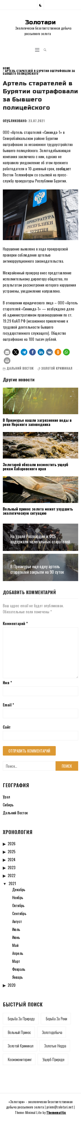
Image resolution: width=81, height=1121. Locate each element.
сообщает (63, 168)
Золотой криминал (57, 368)
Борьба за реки (56, 1018)
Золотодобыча (52, 1032)
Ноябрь (17, 897)
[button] (40, 4)
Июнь (16, 937)
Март (16, 961)
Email (8, 705)
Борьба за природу (21, 1018)
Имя (7, 682)
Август (17, 921)
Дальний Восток (20, 368)
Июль (16, 929)
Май (15, 945)
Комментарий (15, 623)
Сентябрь (19, 913)
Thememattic (56, 1112)
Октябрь (18, 905)
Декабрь (18, 889)
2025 (12, 851)
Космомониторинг (20, 1059)
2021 (12, 883)
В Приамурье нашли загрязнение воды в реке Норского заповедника (37, 422)
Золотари (40, 22)
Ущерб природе (53, 1059)
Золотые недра (55, 1046)
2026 (12, 843)
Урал (6, 797)
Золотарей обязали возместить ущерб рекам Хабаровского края (35, 466)
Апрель (17, 953)
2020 (12, 985)
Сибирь (8, 805)
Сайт (7, 727)
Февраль (18, 969)
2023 (12, 867)
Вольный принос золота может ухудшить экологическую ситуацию (38, 511)
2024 (12, 859)
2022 (12, 875)
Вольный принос (19, 1032)
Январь (17, 977)
